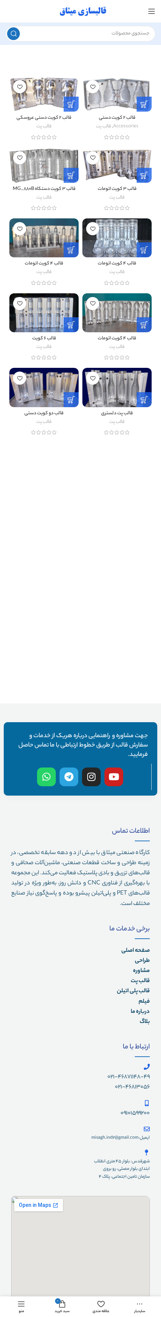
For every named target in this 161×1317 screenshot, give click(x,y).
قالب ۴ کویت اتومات (117, 263)
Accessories (126, 126)
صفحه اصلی (135, 951)
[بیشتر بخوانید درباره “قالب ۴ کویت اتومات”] (144, 249)
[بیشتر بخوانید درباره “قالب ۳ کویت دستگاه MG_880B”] (71, 175)
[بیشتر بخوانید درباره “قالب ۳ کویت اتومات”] (144, 175)
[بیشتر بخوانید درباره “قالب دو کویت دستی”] (71, 399)
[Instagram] (91, 777)
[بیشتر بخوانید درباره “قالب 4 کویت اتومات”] (71, 249)
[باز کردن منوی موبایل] (151, 11)
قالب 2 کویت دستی (117, 118)
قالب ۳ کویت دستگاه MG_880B (44, 189)
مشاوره (141, 971)
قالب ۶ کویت (44, 338)
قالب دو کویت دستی (44, 413)
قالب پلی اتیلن (133, 991)
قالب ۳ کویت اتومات (117, 189)
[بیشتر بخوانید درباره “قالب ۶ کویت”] (71, 324)
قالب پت (103, 126)
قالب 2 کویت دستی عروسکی (44, 118)
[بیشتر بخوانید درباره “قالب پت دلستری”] (144, 399)
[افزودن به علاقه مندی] (92, 86)
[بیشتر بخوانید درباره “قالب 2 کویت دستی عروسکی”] (71, 104)
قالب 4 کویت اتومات (44, 263)
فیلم (144, 1001)
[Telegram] (69, 777)
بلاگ (145, 1022)
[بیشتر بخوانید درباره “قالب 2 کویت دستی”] (144, 104)
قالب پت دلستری (117, 413)
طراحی (142, 961)
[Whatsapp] (46, 777)
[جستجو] (13, 33)
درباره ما (140, 1012)
